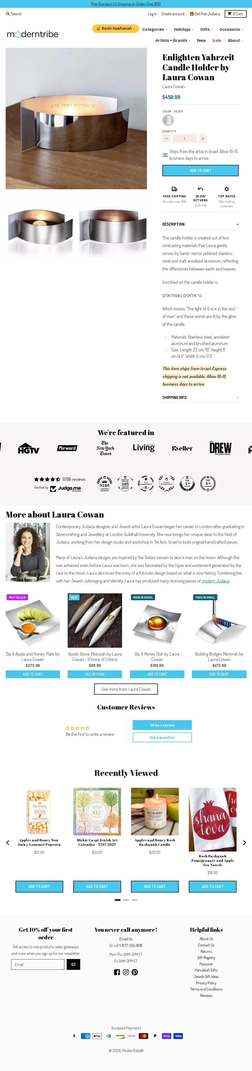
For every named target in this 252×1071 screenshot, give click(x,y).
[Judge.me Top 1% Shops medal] (187, 483)
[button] (76, 118)
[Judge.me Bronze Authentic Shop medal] (166, 483)
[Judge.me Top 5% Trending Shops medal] (208, 483)
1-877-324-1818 (130, 945)
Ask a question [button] (162, 737)
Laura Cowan (173, 86)
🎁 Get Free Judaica (204, 13)
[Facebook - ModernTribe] (117, 972)
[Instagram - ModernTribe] (126, 972)
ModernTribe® (132, 1050)
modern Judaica (215, 580)
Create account (173, 13)
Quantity (169, 131)
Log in (152, 13)
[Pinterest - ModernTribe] (134, 972)
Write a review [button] (162, 725)
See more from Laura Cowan (126, 689)
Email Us (126, 938)
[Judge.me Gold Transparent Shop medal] (146, 483)
